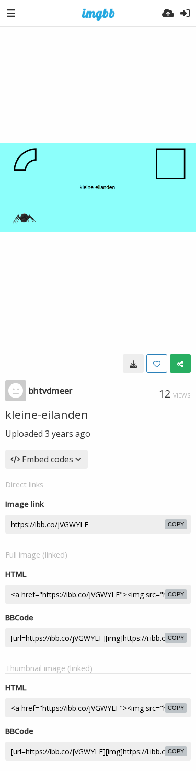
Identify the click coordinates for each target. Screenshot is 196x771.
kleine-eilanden (46, 414)
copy (176, 524)
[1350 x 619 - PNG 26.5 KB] (133, 363)
